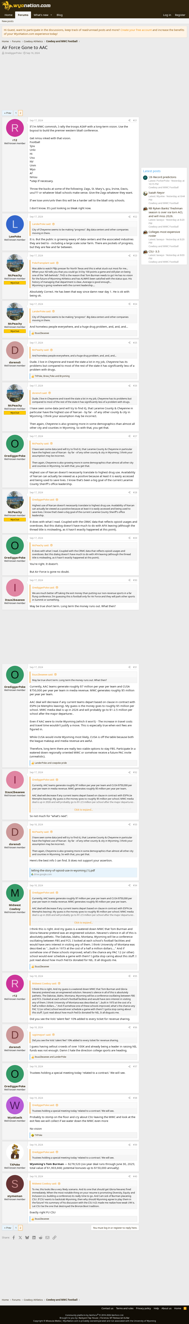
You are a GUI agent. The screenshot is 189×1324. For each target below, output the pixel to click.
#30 (135, 580)
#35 (135, 976)
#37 (135, 1066)
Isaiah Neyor (157, 192)
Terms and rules (124, 1308)
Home (8, 15)
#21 (135, 120)
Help (156, 1308)
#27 (135, 436)
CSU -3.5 (154, 251)
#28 (135, 492)
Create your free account (136, 30)
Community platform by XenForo (94, 1315)
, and (52, 376)
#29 (135, 538)
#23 (135, 255)
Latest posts (152, 171)
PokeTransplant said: (43, 263)
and (51, 762)
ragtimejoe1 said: (41, 1034)
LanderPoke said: (41, 224)
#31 (135, 667)
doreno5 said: (39, 393)
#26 (135, 385)
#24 (135, 304)
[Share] (129, 120)
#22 (135, 216)
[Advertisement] (69, 83)
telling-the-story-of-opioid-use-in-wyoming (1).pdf (63, 870)
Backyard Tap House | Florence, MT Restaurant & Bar (104, 1317)
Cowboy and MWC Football (163, 187)
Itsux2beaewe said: (42, 674)
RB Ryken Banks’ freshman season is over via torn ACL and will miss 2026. (166, 212)
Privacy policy (143, 1308)
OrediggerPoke (13, 53)
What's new (41, 15)
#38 (135, 1097)
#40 (135, 1176)
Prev (8, 113)
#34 (135, 885)
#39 (135, 1144)
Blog (60, 15)
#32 (135, 772)
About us (166, 1308)
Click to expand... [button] (83, 809)
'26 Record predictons (162, 177)
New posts (7, 21)
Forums (23, 15)
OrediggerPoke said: (43, 499)
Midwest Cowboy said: (44, 983)
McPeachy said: (40, 349)
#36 (135, 1027)
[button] (51, 14)
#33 (135, 824)
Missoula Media (53, 1320)
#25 (135, 342)
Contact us (107, 1308)
